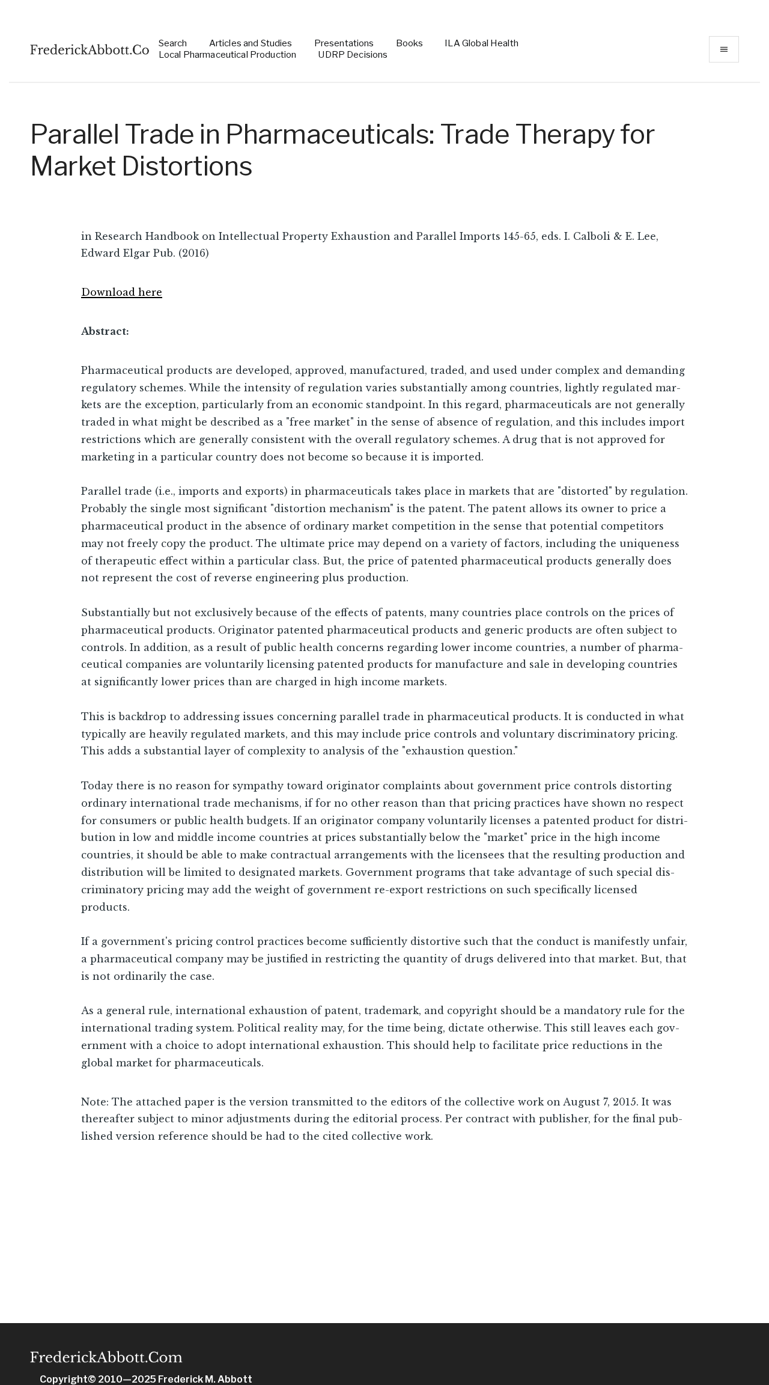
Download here (121, 292)
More (724, 49)
